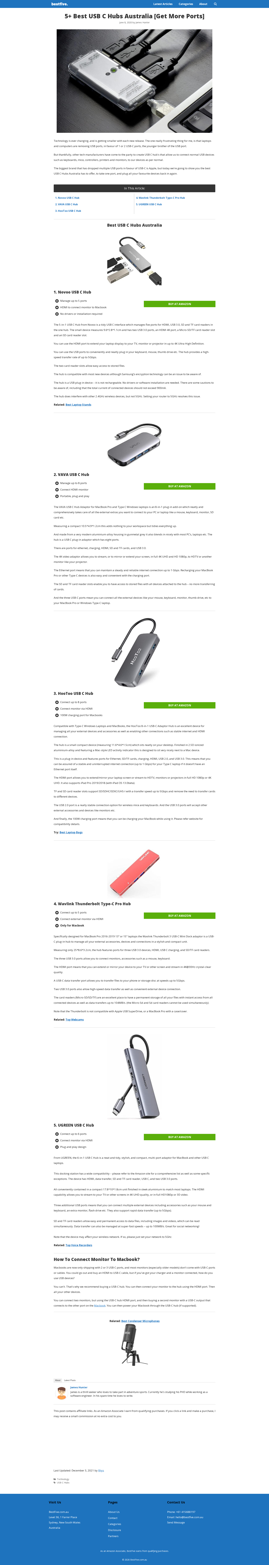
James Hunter (78, 1387)
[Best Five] (60, 4)
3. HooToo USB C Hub (68, 211)
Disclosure (114, 1530)
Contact (112, 1518)
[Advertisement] (134, 1444)
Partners (113, 1536)
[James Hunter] (61, 1398)
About (203, 4)
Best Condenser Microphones (140, 1321)
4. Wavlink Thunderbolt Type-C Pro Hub (160, 198)
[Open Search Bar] (215, 4)
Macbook (100, 1305)
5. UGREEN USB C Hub (149, 204)
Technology (63, 1479)
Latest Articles (162, 4)
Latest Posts (70, 1380)
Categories (186, 4)
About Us (114, 1512)
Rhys (101, 1470)
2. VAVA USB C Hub (66, 204)
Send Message (176, 1522)
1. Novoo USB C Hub (67, 198)
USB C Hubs (63, 1482)
